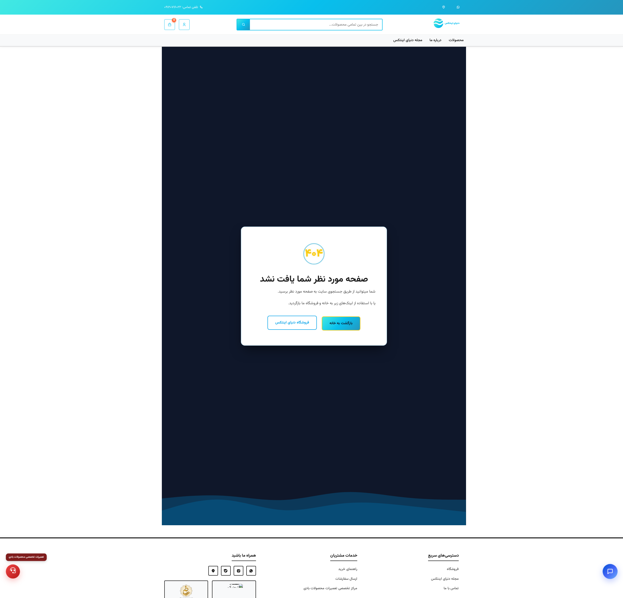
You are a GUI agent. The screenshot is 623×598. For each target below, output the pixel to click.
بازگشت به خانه (341, 323)
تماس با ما (451, 588)
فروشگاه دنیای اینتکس (292, 322)
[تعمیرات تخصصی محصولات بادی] (13, 571)
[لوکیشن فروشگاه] (443, 7)
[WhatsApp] (251, 571)
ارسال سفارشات (346, 579)
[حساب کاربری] (184, 24)
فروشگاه (453, 569)
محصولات (456, 40)
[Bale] (226, 571)
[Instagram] (238, 571)
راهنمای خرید (347, 569)
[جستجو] (243, 24)
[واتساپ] (458, 7)
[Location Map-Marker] (213, 571)
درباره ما (435, 40)
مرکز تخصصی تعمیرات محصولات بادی (330, 588)
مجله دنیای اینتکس (407, 40)
